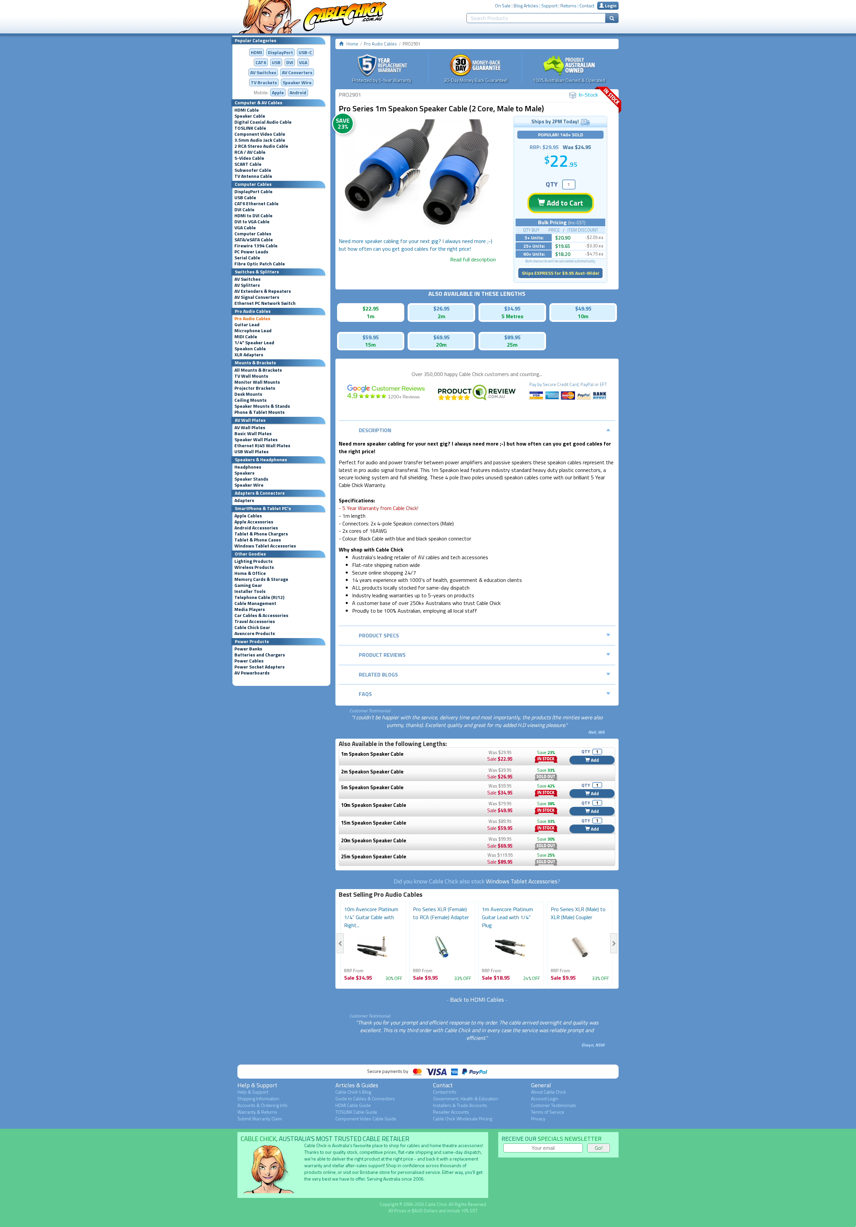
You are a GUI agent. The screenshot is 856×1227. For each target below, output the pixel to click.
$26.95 (441, 308)
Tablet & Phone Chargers (261, 534)
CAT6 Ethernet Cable (256, 204)
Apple (278, 92)
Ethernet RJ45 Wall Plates (262, 446)
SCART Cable (247, 164)
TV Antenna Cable (253, 176)
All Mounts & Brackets (258, 370)
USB (276, 62)
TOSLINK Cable (250, 128)
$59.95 (370, 337)
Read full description (473, 259)
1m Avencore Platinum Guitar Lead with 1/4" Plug (507, 917)
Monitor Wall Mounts (257, 382)
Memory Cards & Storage (261, 579)
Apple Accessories (253, 522)
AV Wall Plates (249, 427)
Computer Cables (252, 234)
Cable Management (255, 603)
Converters (297, 72)
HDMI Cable (246, 110)
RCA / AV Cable (249, 152)
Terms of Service (547, 1111)
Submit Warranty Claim (259, 1118)
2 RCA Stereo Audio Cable (261, 146)
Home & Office (250, 573)
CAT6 (260, 62)
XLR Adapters (248, 355)
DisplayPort (280, 52)
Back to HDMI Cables (477, 999)
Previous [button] (340, 943)
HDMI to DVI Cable (253, 216)
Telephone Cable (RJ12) (259, 597)
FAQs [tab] (365, 694)
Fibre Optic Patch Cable (259, 264)
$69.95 (441, 337)
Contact (586, 5)
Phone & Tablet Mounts (259, 412)
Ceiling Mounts (250, 400)
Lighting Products (253, 561)
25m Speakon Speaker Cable (373, 856)
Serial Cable (247, 258)
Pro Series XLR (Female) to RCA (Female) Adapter (441, 913)
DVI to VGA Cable (252, 222)
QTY (552, 184)
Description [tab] (375, 430)
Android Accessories (256, 528)
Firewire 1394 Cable (256, 246)
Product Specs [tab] (379, 635)
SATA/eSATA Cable (253, 240)
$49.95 (583, 308)
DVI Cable (244, 210)
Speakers (244, 473)
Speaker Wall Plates (256, 440)
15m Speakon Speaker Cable (373, 823)
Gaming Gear (248, 585)
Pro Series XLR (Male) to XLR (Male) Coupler (578, 913)
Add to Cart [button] (564, 203)
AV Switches (263, 72)
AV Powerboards (252, 673)
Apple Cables (248, 516)
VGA (303, 62)
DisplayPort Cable (253, 192)
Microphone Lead (253, 331)
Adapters (244, 500)
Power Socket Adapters (259, 667)
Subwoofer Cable (252, 170)
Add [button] (594, 759)
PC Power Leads (251, 252)
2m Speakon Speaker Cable (372, 771)
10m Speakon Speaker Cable (373, 805)
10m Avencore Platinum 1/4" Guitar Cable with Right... (371, 917)
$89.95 (512, 337)
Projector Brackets (254, 388)
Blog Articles (526, 5)
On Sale (503, 5)
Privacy (538, 1118)
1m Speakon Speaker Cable (372, 754)
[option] (417, 178)
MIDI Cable (245, 337)
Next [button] (613, 943)
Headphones (247, 467)
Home (352, 43)
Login (610, 5)
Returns (568, 5)
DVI (289, 62)
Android (298, 92)
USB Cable (245, 198)
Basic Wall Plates (253, 434)
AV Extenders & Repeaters (262, 291)
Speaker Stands (251, 479)
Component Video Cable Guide (365, 1118)
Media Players (249, 609)
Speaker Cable (249, 116)
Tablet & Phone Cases (257, 540)
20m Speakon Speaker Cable (373, 840)
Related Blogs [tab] (378, 674)
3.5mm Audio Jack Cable (259, 140)
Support (549, 5)
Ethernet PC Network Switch (265, 303)
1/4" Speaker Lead (254, 343)
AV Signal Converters (256, 297)
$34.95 (512, 308)
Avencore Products (254, 633)
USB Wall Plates (251, 452)
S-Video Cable (249, 158)
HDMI (256, 52)
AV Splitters (247, 285)
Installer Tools (249, 591)
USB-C (305, 52)
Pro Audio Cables (252, 319)
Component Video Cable (259, 134)
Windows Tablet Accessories (265, 546)
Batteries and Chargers (259, 655)
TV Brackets (264, 82)
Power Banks (248, 649)
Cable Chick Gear (252, 627)
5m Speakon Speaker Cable (372, 787)
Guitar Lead (246, 325)
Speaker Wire (297, 82)
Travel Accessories (254, 621)
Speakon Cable (250, 349)
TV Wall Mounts (251, 376)
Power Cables (248, 661)
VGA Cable (245, 228)
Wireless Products (254, 567)
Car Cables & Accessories (261, 615)
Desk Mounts (248, 394)
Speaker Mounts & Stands (262, 406)
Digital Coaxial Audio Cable (263, 122)
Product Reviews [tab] (382, 655)
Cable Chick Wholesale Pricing (462, 1118)
